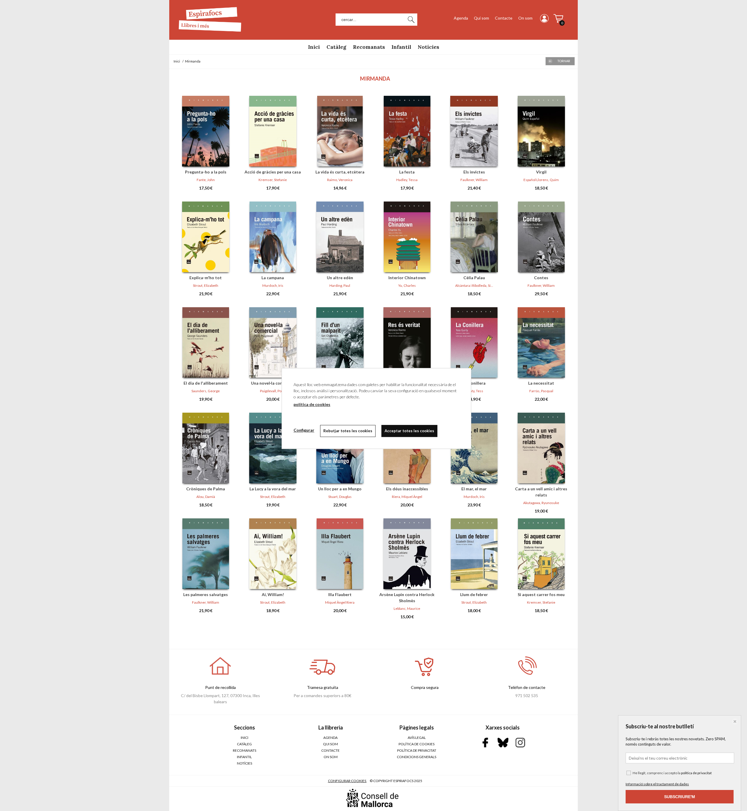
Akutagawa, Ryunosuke (541, 503)
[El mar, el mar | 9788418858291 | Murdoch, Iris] (474, 448)
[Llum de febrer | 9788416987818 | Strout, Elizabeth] (474, 553)
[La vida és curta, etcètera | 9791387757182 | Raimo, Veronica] (340, 131)
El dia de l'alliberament (206, 383)
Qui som (481, 17)
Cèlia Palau (474, 277)
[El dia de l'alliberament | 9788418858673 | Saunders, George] (206, 342)
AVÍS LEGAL (417, 737)
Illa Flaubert (340, 594)
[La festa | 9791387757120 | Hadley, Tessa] (407, 131)
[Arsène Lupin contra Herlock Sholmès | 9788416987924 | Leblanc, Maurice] (407, 553)
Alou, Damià (205, 496)
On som (525, 17)
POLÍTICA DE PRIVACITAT (416, 750)
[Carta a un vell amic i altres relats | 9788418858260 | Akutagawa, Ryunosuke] (541, 448)
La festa (407, 171)
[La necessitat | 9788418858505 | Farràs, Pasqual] (541, 342)
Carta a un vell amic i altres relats (541, 491)
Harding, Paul (339, 285)
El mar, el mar (474, 488)
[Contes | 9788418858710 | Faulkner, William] (541, 237)
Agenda (461, 17)
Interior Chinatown (407, 277)
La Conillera (474, 383)
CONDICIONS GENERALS (416, 757)
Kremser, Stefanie (273, 180)
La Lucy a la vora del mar (272, 488)
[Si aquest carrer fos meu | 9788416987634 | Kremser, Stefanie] (541, 553)
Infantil (401, 47)
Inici (314, 47)
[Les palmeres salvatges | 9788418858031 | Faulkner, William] (206, 553)
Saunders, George (205, 391)
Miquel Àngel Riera (340, 602)
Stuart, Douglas (340, 496)
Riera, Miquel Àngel (407, 496)
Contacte (503, 17)
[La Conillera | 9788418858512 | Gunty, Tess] (474, 342)
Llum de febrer (474, 594)
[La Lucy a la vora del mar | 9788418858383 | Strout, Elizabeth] (273, 448)
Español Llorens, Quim (541, 180)
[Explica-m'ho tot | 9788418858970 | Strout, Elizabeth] (206, 237)
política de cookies (312, 404)
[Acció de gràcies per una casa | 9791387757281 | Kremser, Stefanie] (273, 131)
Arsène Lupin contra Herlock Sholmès (406, 597)
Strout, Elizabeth (205, 285)
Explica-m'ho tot (205, 277)
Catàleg (336, 47)
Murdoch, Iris (272, 285)
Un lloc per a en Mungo (340, 488)
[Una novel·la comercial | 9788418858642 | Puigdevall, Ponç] (273, 342)
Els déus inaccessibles (407, 488)
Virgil (541, 171)
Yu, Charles (407, 285)
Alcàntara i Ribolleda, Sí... (474, 285)
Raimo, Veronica (339, 180)
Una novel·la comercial (272, 383)
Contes (541, 277)
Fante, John (206, 180)
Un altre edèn (340, 277)
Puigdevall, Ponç (272, 391)
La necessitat (541, 383)
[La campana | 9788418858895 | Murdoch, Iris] (273, 237)
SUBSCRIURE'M (679, 796)
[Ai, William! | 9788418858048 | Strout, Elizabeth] (273, 553)
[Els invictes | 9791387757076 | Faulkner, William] (474, 131)
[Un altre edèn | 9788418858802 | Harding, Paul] (340, 237)
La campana (272, 277)
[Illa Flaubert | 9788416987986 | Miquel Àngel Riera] (340, 553)
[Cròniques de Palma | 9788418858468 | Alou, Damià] (206, 448)
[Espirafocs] (207, 32)
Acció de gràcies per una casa (273, 171)
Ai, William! (273, 594)
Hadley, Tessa (407, 180)
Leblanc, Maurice (407, 608)
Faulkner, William (474, 180)
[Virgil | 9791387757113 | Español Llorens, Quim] (541, 131)
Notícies (428, 47)
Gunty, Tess (474, 391)
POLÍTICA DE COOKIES (416, 744)
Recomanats (369, 47)
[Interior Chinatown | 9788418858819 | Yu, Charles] (407, 237)
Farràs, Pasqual (541, 391)
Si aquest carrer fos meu (541, 594)
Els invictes (474, 171)
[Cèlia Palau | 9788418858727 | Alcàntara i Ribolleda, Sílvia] (474, 237)
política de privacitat (696, 773)
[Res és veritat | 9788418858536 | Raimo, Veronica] (407, 342)
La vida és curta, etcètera (339, 171)
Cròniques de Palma (205, 488)
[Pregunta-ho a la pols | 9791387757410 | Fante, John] (206, 131)
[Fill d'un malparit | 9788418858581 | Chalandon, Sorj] (340, 342)
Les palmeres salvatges (205, 594)
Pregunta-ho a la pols (205, 171)
